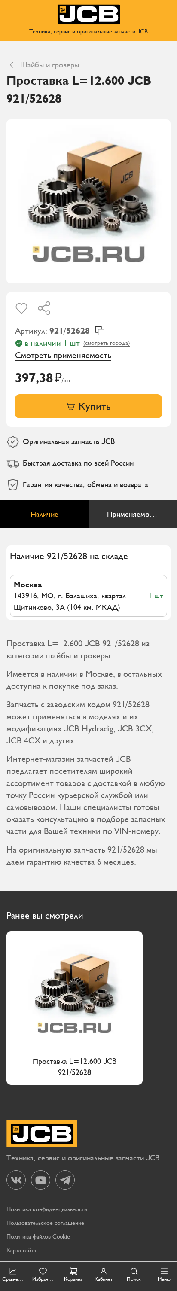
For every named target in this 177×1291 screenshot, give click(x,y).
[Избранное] (21, 308)
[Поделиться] (44, 308)
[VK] (16, 1180)
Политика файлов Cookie (38, 1236)
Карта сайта (21, 1250)
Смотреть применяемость (63, 355)
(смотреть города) (106, 343)
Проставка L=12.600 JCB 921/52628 (74, 1066)
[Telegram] (65, 1180)
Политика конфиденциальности (46, 1209)
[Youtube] (40, 1180)
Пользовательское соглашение (45, 1223)
